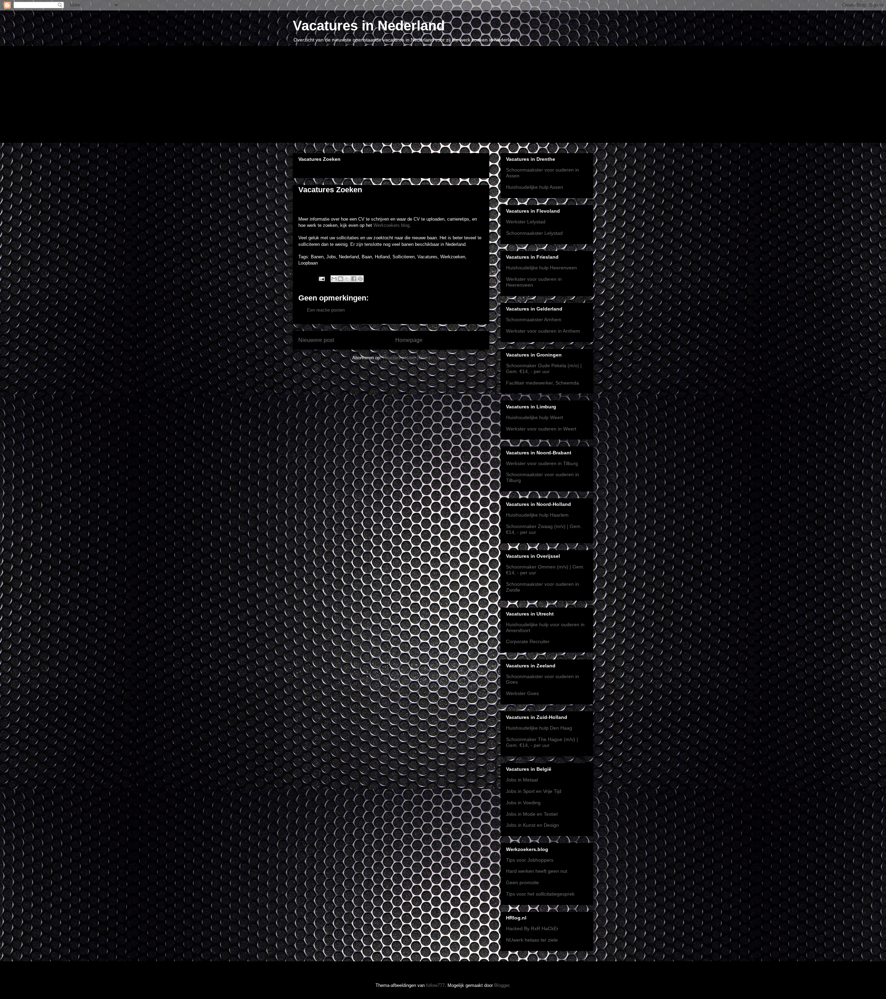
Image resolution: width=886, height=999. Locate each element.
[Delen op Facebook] (353, 278)
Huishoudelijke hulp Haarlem (537, 515)
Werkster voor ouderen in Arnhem (543, 331)
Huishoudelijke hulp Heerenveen (541, 267)
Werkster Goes (522, 693)
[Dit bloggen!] (340, 278)
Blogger (501, 985)
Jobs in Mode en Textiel (532, 814)
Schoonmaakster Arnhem (533, 319)
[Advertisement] (443, 94)
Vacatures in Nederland (369, 25)
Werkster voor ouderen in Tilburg (542, 463)
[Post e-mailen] (321, 278)
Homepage (409, 340)
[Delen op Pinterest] (360, 278)
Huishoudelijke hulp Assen (534, 187)
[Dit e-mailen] (334, 278)
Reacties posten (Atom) (406, 357)
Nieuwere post (316, 340)
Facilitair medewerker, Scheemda (542, 383)
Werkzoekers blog (391, 225)
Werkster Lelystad (525, 221)
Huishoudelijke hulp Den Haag (539, 728)
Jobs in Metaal (522, 780)
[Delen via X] (347, 278)
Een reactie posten (326, 310)
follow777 (435, 985)
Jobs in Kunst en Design (532, 825)
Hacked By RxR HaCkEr (532, 928)
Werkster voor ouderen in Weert (541, 429)
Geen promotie (522, 882)
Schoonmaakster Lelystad (534, 233)
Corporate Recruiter (528, 641)
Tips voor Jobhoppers (529, 860)
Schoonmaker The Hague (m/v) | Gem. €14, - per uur (542, 742)
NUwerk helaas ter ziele (532, 940)
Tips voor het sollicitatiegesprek (540, 894)
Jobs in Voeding (523, 802)
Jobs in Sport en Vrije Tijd (533, 791)
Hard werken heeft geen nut (536, 871)
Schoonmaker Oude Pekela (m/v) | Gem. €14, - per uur (544, 368)
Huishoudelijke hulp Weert (534, 417)
